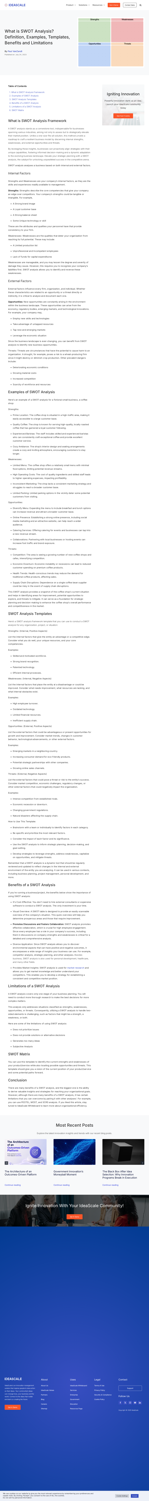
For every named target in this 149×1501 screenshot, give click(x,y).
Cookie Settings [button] (122, 1496)
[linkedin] (140, 1403)
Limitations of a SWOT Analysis (26, 106)
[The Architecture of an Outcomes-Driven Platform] (26, 1140)
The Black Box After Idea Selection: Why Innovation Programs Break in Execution (119, 1174)
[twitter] (125, 1403)
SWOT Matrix (18, 110)
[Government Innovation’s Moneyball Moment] (74, 1140)
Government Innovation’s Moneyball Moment (68, 1173)
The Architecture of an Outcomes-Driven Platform (21, 1173)
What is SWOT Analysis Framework (28, 92)
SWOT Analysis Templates (24, 99)
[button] (140, 5)
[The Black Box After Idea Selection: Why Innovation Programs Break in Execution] (123, 1140)
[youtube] (135, 1403)
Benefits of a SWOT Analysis (25, 103)
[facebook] (120, 1403)
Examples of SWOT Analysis (25, 95)
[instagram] (130, 1403)
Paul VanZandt (15, 51)
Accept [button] (134, 1496)
